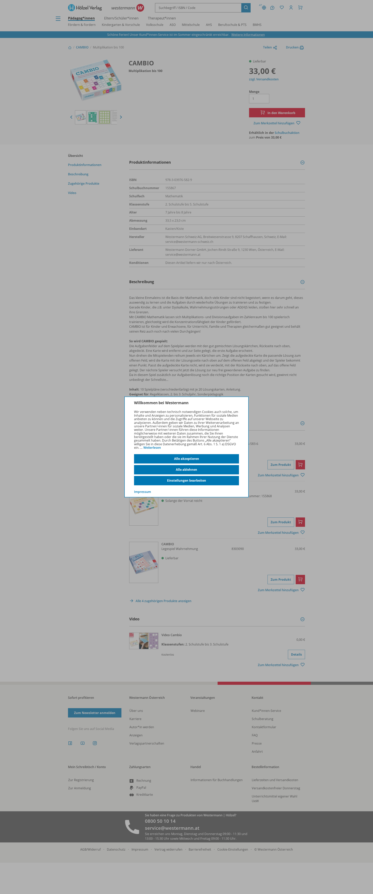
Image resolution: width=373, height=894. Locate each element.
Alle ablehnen (186, 469)
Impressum (142, 491)
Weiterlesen (152, 447)
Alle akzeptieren (186, 459)
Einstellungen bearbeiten (186, 480)
